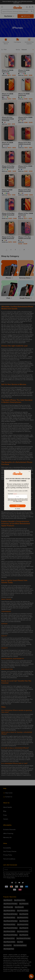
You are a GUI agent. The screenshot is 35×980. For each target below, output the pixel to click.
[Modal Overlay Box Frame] (17, 490)
